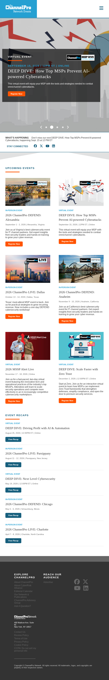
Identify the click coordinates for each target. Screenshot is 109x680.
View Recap (13, 439)
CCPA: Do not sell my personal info (25, 649)
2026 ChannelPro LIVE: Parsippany (28, 453)
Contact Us (19, 632)
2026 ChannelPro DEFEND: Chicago (29, 504)
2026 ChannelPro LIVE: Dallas (25, 292)
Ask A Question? (22, 606)
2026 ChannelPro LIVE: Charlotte (26, 529)
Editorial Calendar (23, 591)
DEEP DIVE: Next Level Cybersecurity (30, 478)
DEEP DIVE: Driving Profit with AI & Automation (37, 428)
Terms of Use (20, 638)
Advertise (48, 582)
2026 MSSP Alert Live (19, 369)
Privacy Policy (21, 642)
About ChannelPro (23, 582)
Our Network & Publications (21, 595)
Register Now (16, 94)
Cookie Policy (21, 645)
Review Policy (21, 635)
